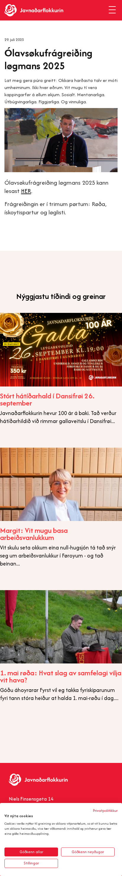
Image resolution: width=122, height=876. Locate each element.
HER (26, 190)
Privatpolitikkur (105, 810)
